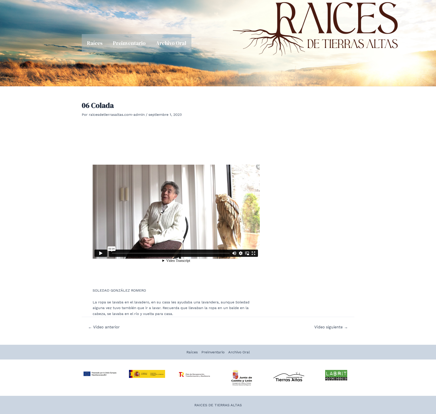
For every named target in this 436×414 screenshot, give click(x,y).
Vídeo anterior (104, 327)
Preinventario (129, 43)
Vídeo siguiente (331, 327)
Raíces (94, 43)
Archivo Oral (171, 43)
